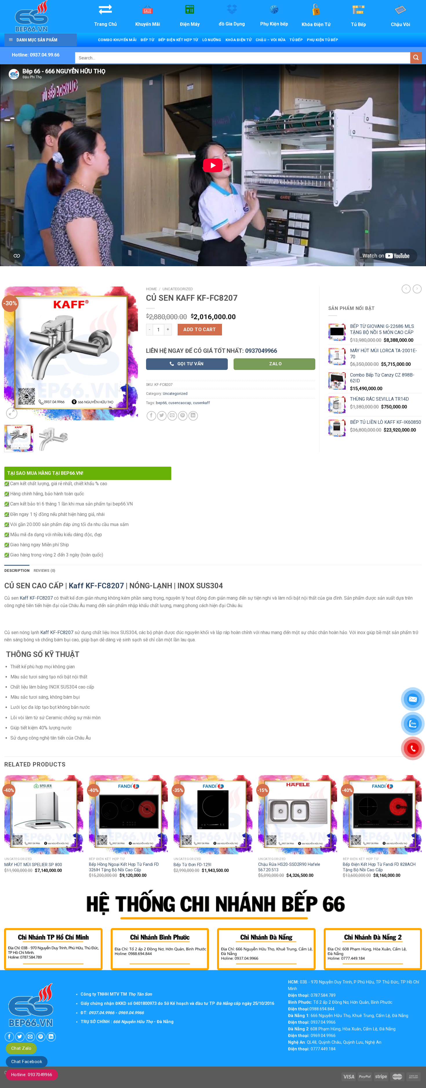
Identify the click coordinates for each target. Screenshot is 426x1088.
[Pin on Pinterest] (182, 416)
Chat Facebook (26, 1061)
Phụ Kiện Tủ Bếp (322, 40)
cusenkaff (201, 403)
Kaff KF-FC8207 (96, 585)
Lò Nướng (211, 40)
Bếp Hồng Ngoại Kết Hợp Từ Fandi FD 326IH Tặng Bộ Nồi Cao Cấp (124, 867)
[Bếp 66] (40, 16)
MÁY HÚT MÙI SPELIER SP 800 (33, 864)
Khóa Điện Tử (238, 40)
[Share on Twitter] (162, 416)
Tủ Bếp (296, 40)
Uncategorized (178, 288)
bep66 (161, 403)
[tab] (17, 570)
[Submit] (416, 57)
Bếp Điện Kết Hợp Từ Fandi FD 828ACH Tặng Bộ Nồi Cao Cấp (379, 867)
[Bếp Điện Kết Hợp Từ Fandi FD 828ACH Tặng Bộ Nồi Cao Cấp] (382, 814)
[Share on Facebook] (151, 416)
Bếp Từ (147, 40)
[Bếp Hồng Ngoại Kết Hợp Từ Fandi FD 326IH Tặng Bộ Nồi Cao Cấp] (128, 814)
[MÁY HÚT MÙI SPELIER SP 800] (43, 814)
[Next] (128, 353)
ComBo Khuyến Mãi (117, 40)
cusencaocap (179, 403)
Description (17, 570)
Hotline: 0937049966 (31, 1074)
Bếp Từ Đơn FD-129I (192, 864)
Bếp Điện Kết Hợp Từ (178, 40)
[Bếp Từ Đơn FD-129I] (213, 814)
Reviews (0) (45, 570)
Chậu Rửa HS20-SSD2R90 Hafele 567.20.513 (289, 867)
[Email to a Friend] (172, 416)
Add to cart (199, 329)
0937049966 (261, 350)
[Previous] (14, 353)
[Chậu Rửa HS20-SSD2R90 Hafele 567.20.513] (297, 814)
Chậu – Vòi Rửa (271, 40)
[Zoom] (11, 413)
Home (151, 288)
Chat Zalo (21, 1048)
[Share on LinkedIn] (193, 416)
